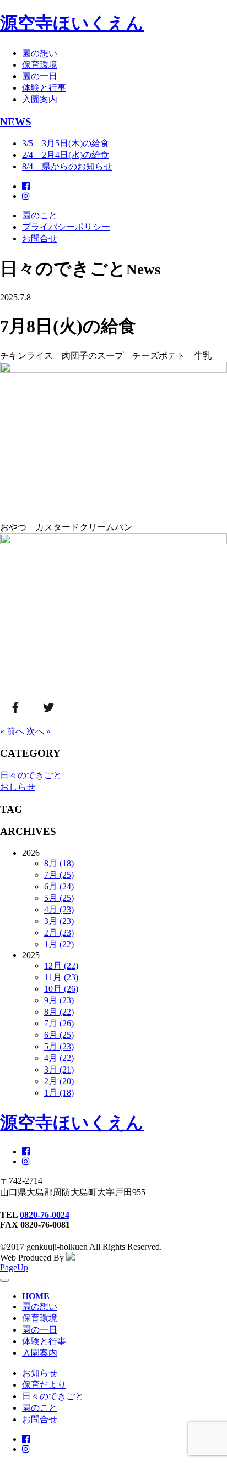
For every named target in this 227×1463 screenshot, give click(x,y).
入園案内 (39, 99)
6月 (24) (59, 886)
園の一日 (39, 76)
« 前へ (12, 731)
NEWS (15, 122)
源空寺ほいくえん (72, 23)
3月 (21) (59, 1069)
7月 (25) (59, 874)
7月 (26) (59, 1023)
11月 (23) (61, 977)
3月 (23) (59, 921)
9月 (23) (59, 1000)
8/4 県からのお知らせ (67, 166)
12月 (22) (61, 965)
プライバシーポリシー (66, 227)
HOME (36, 1296)
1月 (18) (59, 1092)
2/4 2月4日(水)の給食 (65, 155)
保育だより (44, 1384)
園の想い (39, 53)
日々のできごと (31, 775)
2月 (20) (59, 1081)
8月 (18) (59, 863)
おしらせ (17, 786)
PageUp (14, 1267)
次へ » (38, 731)
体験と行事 (44, 87)
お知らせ (39, 1373)
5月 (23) (59, 1046)
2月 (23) (59, 932)
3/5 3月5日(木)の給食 (65, 143)
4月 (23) (59, 909)
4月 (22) (59, 1058)
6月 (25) (59, 1035)
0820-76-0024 (44, 1214)
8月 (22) (59, 1011)
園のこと (39, 215)
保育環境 (39, 64)
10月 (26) (61, 988)
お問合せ (39, 238)
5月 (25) (59, 898)
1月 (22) (59, 944)
